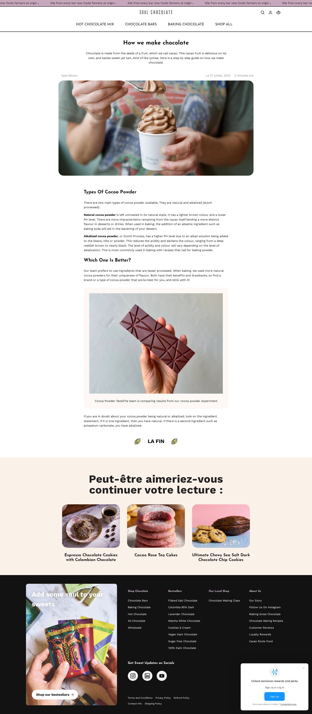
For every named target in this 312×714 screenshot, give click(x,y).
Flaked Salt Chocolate (182, 600)
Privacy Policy (163, 697)
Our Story (255, 600)
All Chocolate (136, 620)
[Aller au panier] (278, 12)
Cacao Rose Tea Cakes (156, 555)
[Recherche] (262, 12)
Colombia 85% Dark (181, 607)
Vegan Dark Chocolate (182, 634)
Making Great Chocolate (265, 614)
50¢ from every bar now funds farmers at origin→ (59, 3)
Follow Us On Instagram (265, 607)
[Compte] (270, 12)
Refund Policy (181, 697)
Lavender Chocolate (181, 614)
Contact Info (135, 703)
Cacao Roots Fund (261, 641)
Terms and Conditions (140, 697)
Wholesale (135, 627)
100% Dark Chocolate (182, 648)
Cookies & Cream (179, 627)
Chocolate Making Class (224, 600)
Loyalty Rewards (260, 634)
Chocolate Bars (138, 600)
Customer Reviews (261, 627)
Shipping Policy (153, 703)
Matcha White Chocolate (184, 620)
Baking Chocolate (139, 607)
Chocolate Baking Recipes (266, 620)
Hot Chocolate (137, 614)
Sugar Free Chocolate (182, 641)
